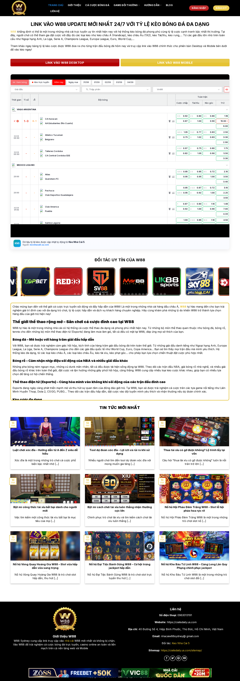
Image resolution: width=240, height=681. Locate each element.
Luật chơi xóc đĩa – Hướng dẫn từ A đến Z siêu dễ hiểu (45, 451)
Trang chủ (56, 5)
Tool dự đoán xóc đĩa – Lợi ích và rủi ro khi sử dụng (119, 451)
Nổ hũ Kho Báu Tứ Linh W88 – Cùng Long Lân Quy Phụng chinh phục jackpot (194, 566)
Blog (169, 5)
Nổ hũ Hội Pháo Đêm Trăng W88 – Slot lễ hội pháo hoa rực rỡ (194, 508)
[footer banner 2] (166, 672)
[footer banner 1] (73, 672)
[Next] (222, 281)
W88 (13, 31)
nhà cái (69, 640)
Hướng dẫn (152, 5)
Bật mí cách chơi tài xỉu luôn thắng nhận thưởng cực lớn (120, 508)
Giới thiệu (74, 5)
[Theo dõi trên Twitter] (172, 658)
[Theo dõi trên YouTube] (184, 658)
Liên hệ (55, 11)
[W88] (27, 8)
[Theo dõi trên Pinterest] (178, 658)
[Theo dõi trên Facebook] (166, 658)
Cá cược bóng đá (97, 5)
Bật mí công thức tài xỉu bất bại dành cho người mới (45, 508)
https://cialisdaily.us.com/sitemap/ (181, 650)
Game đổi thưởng (126, 5)
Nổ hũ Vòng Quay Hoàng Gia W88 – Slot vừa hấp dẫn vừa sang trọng (45, 566)
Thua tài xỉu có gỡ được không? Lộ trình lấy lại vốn (194, 451)
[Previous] (18, 281)
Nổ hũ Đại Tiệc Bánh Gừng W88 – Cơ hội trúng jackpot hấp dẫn (119, 566)
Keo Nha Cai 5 (181, 643)
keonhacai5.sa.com (39, 245)
